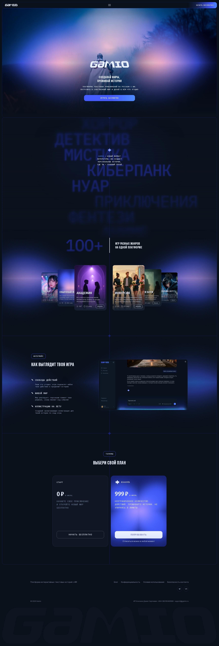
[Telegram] (179, 588)
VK (186, 589)
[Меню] (109, 5)
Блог (116, 582)
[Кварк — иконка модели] (109, 150)
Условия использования (153, 582)
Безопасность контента (178, 582)
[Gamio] (11, 5)
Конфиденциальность (130, 582)
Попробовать (139, 534)
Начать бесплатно (80, 534)
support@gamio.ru (182, 601)
